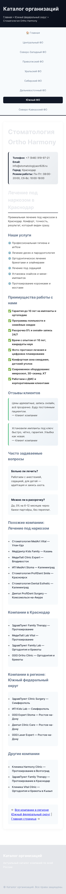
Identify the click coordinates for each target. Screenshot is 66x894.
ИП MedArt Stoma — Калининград (33, 567)
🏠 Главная (33, 32)
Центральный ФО (33, 42)
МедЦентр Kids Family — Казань (32, 551)
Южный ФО (33, 99)
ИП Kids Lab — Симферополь (30, 708)
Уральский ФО (33, 71)
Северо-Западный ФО (33, 52)
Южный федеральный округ (31, 17)
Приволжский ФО (33, 61)
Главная (7, 17)
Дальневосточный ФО (33, 90)
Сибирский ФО (33, 80)
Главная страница (23, 818)
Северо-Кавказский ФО (33, 109)
